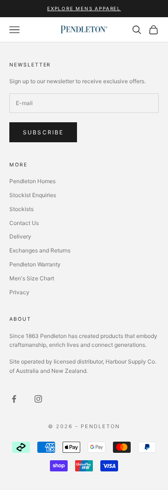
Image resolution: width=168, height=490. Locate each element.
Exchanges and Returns (39, 250)
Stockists (21, 208)
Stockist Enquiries (32, 195)
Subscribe (43, 132)
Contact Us (24, 222)
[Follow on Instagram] (38, 399)
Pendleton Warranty (35, 264)
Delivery (20, 236)
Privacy (19, 292)
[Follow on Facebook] (14, 399)
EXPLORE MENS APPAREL (84, 8)
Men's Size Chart (31, 278)
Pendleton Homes (32, 181)
